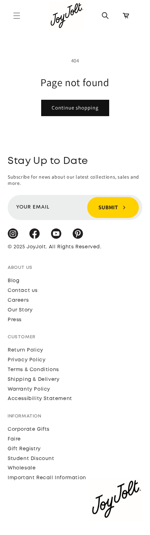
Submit (108, 207)
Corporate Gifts (29, 429)
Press (15, 320)
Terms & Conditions (33, 370)
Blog (13, 281)
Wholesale (22, 468)
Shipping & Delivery (33, 379)
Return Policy (25, 350)
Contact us (23, 290)
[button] (16, 15)
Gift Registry (24, 449)
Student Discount (31, 459)
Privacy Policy (26, 360)
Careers (18, 300)
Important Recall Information (47, 478)
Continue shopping (75, 107)
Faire (14, 439)
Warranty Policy (29, 389)
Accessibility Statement (40, 399)
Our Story (20, 310)
